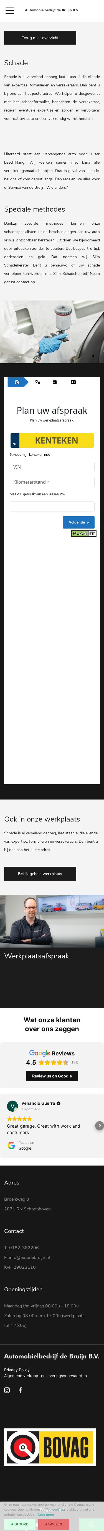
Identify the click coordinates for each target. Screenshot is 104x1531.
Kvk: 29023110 (20, 1267)
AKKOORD (20, 1524)
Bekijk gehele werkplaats (40, 873)
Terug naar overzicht (40, 37)
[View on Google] (12, 1106)
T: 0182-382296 (21, 1248)
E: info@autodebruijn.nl (27, 1257)
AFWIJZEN (53, 1524)
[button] (4, 1125)
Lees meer (46, 1515)
